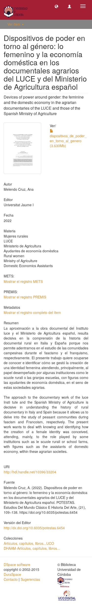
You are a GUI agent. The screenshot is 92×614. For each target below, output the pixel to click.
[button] (56, 6)
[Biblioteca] (65, 582)
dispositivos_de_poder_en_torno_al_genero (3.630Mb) (68, 140)
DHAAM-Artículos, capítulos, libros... (32, 548)
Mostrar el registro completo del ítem (32, 312)
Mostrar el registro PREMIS (25, 296)
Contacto (11, 579)
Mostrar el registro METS (23, 281)
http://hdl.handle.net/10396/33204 (30, 471)
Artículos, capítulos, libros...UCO (29, 543)
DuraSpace (12, 574)
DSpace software (17, 564)
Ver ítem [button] (14, 24)
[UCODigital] (67, 595)
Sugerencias (30, 579)
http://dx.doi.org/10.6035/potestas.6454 (34, 527)
